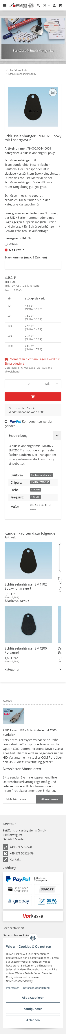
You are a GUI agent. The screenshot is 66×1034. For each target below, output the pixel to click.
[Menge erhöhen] (57, 384)
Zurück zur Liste (18, 70)
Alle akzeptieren (33, 997)
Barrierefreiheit (13, 928)
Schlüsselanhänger (41, 474)
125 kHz (35, 497)
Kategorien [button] (12, 669)
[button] (38, 5)
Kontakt (15, 859)
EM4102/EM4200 (40, 482)
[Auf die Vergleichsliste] (53, 92)
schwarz (35, 489)
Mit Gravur (16, 250)
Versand (35, 285)
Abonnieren (49, 799)
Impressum (12, 987)
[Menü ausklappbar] (4, 4)
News (7, 701)
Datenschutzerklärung (36, 987)
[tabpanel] (33, 38)
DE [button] (45, 5)
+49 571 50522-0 (21, 847)
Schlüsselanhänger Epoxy (37, 153)
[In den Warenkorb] (7, 82)
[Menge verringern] (9, 384)
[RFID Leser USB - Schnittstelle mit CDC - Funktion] (14, 716)
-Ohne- (13, 244)
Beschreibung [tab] (17, 436)
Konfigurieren (33, 1009)
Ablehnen (33, 1020)
